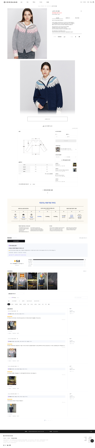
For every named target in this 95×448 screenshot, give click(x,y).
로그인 (81, 2)
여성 (27, 2)
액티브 (34, 2)
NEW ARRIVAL (55, 431)
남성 (21, 2)
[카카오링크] (79, 36)
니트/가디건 (49, 6)
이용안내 (4, 438)
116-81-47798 (10, 441)
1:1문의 (85, 437)
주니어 (41, 2)
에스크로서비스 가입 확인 (40, 441)
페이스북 (76, 36)
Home (39, 6)
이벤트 (85, 440)
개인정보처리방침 (14, 438)
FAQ (86, 438)
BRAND (90, 437)
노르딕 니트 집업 (54, 6)
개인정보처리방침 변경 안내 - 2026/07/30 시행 (36, 431)
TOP (45, 6)
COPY (59, 14)
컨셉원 (47, 2)
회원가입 (84, 2)
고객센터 (88, 2)
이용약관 (8, 438)
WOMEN (42, 6)
